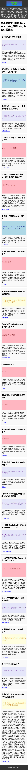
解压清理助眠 (11, 14)
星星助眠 (4, 487)
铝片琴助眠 (5, 657)
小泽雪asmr (5, 317)
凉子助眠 (20, 14)
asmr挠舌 (14, 17)
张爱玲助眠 (5, 455)
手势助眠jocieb (6, 131)
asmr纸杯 (8, 13)
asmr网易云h (6, 17)
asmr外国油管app (6, 591)
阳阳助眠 (4, 422)
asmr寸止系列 (5, 167)
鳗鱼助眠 (4, 62)
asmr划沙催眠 (19, 11)
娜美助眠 (23, 16)
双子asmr (4, 687)
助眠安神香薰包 (6, 357)
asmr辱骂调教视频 (15, 8)
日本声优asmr (5, 209)
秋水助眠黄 (5, 284)
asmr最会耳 (10, 11)
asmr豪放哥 (5, 244)
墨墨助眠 (16, 16)
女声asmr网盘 (5, 622)
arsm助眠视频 (5, 518)
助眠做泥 (9, 16)
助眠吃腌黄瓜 (5, 99)
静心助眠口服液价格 (18, 13)
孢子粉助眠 (19, 9)
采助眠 (3, 388)
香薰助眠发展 (5, 761)
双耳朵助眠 (11, 9)
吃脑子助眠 (22, 17)
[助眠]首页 (5, 8)
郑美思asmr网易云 (6, 551)
